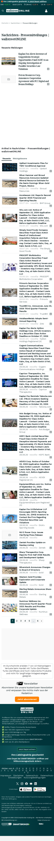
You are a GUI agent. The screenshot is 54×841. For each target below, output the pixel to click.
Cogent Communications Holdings (32, 368)
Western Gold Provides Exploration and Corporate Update (32, 579)
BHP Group (45, 203)
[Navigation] (3, 11)
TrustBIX (44, 314)
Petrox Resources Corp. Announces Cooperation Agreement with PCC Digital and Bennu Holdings (33, 80)
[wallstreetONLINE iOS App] (25, 791)
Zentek (42, 548)
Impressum (5, 775)
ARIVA (10, 799)
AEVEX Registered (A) (32, 478)
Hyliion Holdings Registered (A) (32, 340)
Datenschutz (32, 775)
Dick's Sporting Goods (31, 526)
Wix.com (44, 226)
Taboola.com (45, 407)
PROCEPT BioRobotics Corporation (34, 277)
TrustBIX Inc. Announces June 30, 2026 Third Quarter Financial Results (35, 308)
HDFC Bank (44, 455)
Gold (41, 572)
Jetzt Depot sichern (27, 749)
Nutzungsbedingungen (35, 777)
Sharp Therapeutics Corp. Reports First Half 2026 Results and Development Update (34, 555)
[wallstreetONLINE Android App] (39, 791)
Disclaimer (18, 775)
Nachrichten (15, 23)
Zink (42, 324)
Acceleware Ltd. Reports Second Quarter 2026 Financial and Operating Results (35, 198)
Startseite (5, 23)
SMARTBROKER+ (36, 739)
